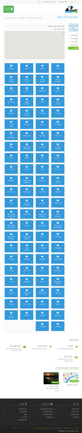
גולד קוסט (7, 18)
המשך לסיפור (55, 382)
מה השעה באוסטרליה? (48, 411)
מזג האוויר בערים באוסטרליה (46, 409)
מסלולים (62, 2)
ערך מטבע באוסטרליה (48, 414)
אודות (72, 428)
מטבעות (73, 45)
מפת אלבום (46, 428)
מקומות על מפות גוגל (32, 18)
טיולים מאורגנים (23, 411)
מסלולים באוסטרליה (72, 385)
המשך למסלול (74, 381)
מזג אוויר (73, 38)
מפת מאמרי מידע (37, 428)
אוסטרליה (13, 18)
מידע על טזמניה (75, 409)
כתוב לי (76, 428)
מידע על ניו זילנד (75, 411)
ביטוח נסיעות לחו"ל (22, 409)
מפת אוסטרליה (49, 417)
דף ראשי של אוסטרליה (73, 27)
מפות (74, 48)
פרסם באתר (67, 428)
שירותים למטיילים (48, 2)
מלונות (25, 414)
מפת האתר (53, 428)
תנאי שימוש (59, 428)
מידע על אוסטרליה (74, 414)
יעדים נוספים (76, 417)
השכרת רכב (24, 417)
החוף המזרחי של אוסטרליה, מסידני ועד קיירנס (52, 388)
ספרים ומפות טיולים (22, 420)
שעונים (74, 42)
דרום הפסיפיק (21, 18)
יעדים (73, 2)
